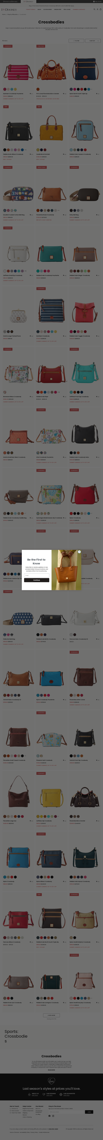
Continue (36, 580)
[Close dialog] (79, 551)
